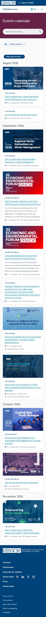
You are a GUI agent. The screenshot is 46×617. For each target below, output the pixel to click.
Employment (8, 567)
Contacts (7, 562)
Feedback (6, 612)
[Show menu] (41, 9)
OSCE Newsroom (10, 9)
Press (5, 581)
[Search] (40, 32)
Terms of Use (8, 596)
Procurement (8, 600)
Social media (8, 576)
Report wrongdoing (10, 608)
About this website (10, 604)
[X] (17, 577)
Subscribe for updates (12, 572)
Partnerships (8, 586)
